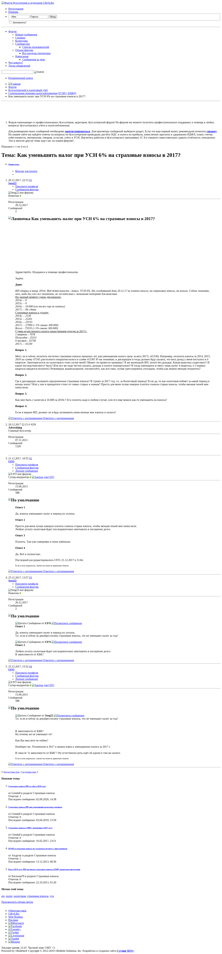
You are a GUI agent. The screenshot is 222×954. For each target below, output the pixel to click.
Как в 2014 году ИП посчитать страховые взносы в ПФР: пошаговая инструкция (44, 869)
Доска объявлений (19, 65)
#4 (30, 666)
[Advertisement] (111, 110)
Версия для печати (26, 171)
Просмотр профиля (26, 186)
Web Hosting (15, 916)
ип (3, 896)
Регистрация (15, 8)
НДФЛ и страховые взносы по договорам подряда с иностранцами (37, 849)
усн (52, 896)
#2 (30, 458)
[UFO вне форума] (43, 477)
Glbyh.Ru (13, 913)
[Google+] (14, 929)
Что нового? (15, 62)
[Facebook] (15, 926)
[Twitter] (13, 932)
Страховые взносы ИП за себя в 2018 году (27, 786)
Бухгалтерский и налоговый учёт (28, 90)
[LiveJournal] (16, 935)
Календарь (21, 40)
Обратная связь (17, 910)
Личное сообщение (26, 470)
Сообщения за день (33, 59)
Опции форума (24, 50)
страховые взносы (37, 896)
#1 (30, 180)
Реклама (13, 920)
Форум (12, 31)
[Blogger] (14, 941)
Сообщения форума (27, 189)
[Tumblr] (13, 938)
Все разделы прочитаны (36, 53)
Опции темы (13, 164)
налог (9, 896)
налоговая (20, 896)
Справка (20, 37)
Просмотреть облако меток (17, 901)
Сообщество (22, 43)
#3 (30, 577)
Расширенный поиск (20, 78)
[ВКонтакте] (16, 923)
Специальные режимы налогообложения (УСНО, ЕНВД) (42, 93)
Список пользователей (35, 47)
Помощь (13, 11)
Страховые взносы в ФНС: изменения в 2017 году (30, 828)
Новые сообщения (26, 34)
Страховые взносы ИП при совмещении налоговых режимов (35, 807)
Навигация (21, 56)
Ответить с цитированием (58, 418)
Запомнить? (19, 22)
